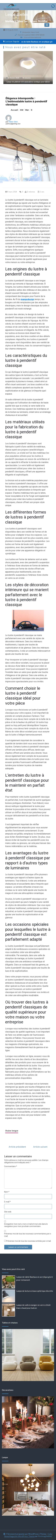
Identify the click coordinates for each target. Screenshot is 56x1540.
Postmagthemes (45, 1536)
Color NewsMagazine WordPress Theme (28, 1535)
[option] (28, 41)
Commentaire (10, 1166)
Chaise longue (11, 1130)
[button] (46, 25)
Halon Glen (13, 122)
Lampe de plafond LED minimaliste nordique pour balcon (28, 82)
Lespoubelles (16, 14)
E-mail (7, 1202)
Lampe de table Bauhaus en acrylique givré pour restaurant (28, 42)
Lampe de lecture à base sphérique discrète (34, 1291)
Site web (7, 1212)
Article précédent (17, 1146)
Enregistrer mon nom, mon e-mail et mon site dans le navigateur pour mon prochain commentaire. (26, 1225)
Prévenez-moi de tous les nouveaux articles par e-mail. (28, 1241)
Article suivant (40, 1146)
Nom (6, 1192)
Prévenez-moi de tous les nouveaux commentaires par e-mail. (27, 1235)
